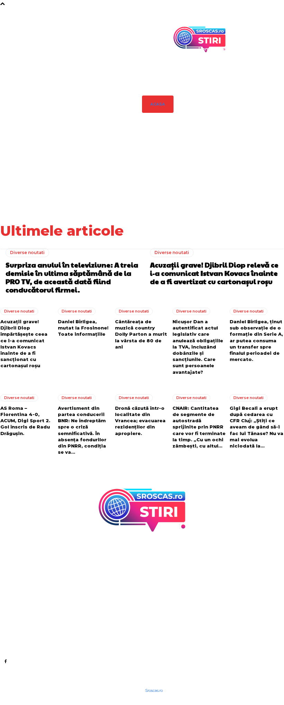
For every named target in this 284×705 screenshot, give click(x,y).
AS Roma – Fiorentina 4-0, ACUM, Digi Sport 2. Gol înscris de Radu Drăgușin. (25, 420)
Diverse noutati (27, 252)
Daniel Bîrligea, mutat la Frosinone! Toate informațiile (267, 168)
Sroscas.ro (154, 690)
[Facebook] (5, 661)
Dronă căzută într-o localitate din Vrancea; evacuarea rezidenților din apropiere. (140, 420)
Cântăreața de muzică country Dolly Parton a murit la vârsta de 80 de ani (141, 334)
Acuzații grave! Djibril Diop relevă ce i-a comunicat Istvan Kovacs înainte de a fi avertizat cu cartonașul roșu (196, 175)
